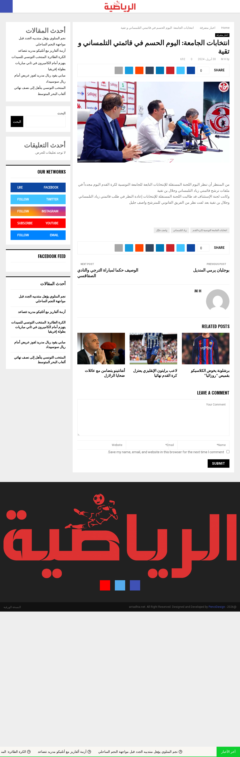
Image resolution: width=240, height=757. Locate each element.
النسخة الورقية (12, 607)
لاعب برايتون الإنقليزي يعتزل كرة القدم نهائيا (155, 373)
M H (223, 59)
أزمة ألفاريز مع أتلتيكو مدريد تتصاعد (42, 50)
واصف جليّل (161, 230)
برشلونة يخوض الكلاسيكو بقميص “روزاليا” (210, 373)
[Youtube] (105, 585)
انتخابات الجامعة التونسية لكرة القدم (210, 230)
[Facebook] (135, 585)
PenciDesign (217, 606)
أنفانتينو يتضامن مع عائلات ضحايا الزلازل (105, 373)
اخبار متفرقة (222, 35)
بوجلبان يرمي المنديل (211, 270)
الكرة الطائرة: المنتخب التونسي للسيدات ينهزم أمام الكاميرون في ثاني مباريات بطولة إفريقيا (38, 63)
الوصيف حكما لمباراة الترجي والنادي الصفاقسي (107, 273)
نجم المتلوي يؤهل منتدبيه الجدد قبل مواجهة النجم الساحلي (161, 751)
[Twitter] (120, 585)
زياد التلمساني (180, 230)
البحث (61, 113)
